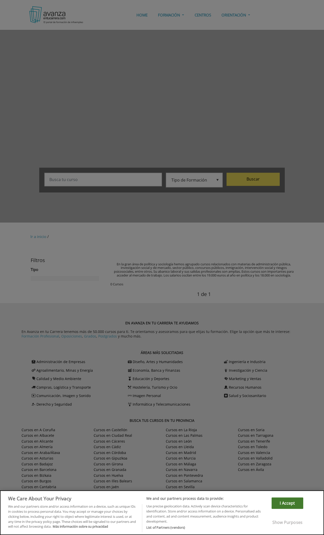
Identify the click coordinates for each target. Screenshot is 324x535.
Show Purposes (287, 522)
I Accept (287, 503)
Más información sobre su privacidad (80, 526)
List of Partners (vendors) (165, 527)
